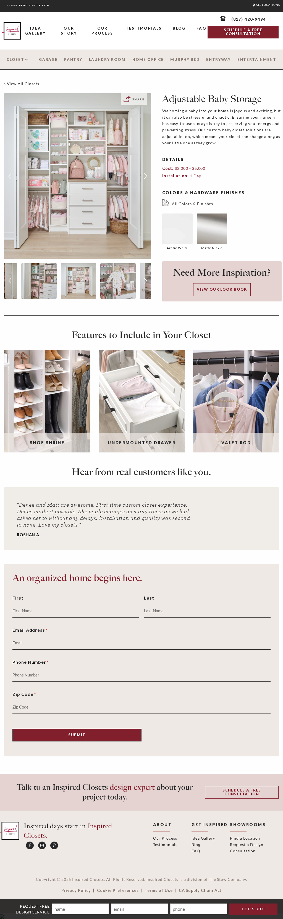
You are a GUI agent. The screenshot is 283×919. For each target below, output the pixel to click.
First (17, 597)
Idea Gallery (35, 30)
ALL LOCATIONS (267, 4)
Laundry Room (107, 59)
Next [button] (145, 176)
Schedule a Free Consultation (241, 792)
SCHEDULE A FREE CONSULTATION (243, 32)
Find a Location (245, 838)
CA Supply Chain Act (200, 890)
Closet (15, 59)
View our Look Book (222, 289)
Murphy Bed (185, 59)
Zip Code (24, 694)
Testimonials (144, 28)
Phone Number (30, 662)
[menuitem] (35, 31)
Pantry (73, 59)
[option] (77, 176)
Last (149, 597)
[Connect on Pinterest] (54, 845)
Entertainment (256, 59)
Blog (179, 28)
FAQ (201, 28)
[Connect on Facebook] (30, 845)
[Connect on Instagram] (42, 845)
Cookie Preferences (118, 890)
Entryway (218, 59)
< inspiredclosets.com (28, 5)
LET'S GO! (253, 909)
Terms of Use (158, 890)
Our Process (102, 30)
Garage (48, 59)
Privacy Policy (76, 890)
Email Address (30, 629)
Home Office (148, 59)
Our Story (69, 30)
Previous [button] (9, 176)
